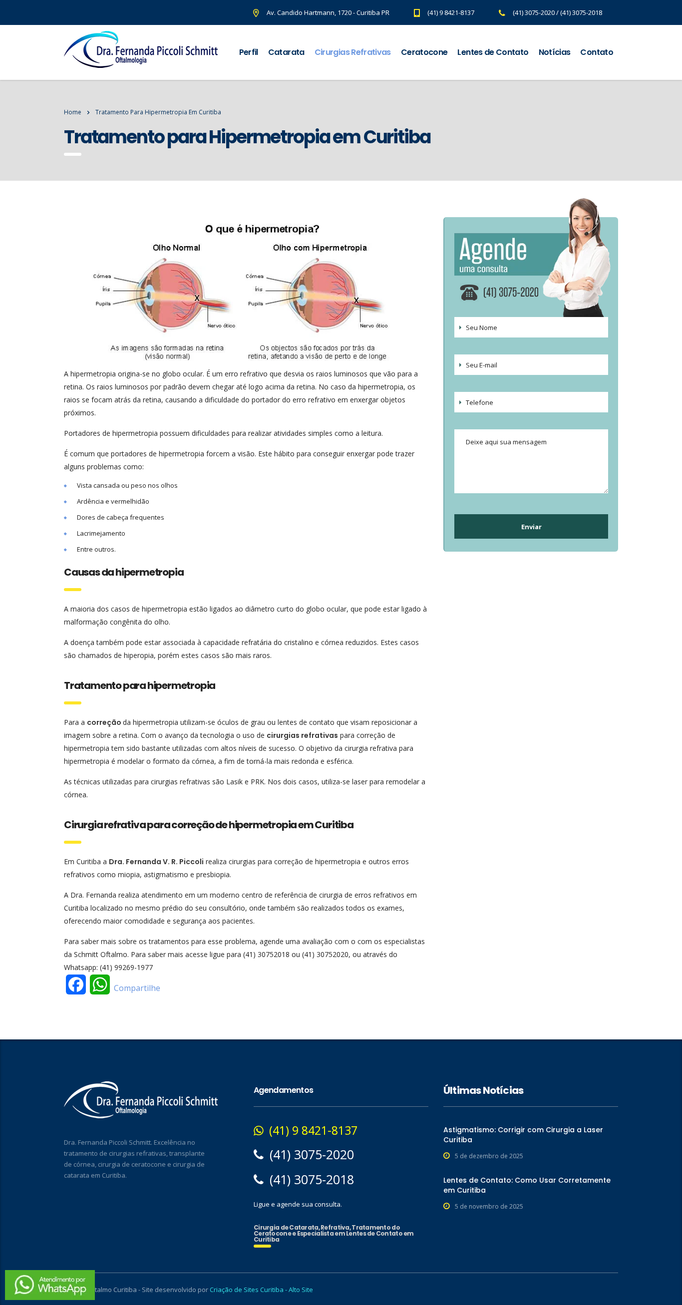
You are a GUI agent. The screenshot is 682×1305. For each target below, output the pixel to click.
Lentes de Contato (492, 52)
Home (72, 112)
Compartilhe (137, 987)
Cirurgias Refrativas (353, 52)
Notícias (555, 52)
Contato (596, 52)
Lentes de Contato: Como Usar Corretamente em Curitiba (527, 1185)
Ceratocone (424, 52)
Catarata (286, 52)
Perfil (248, 52)
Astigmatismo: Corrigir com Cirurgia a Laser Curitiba (523, 1135)
